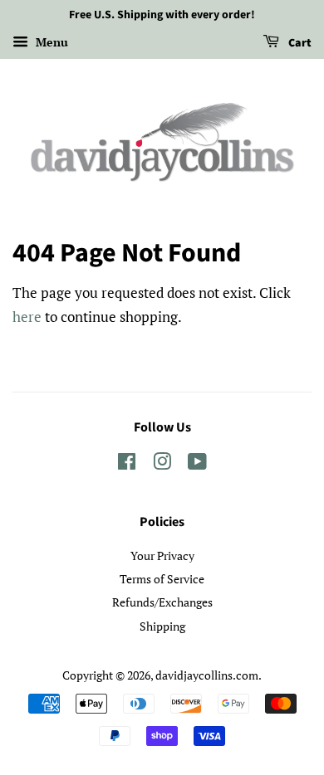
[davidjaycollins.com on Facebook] (126, 464)
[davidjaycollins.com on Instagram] (162, 464)
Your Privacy (162, 555)
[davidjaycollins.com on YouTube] (197, 464)
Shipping (162, 626)
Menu (50, 42)
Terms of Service (162, 579)
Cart (299, 43)
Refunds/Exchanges (162, 602)
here (27, 316)
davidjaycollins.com (206, 675)
